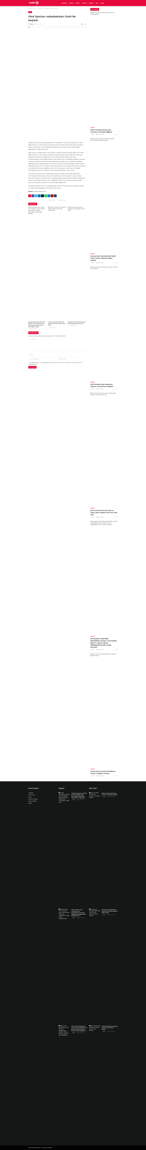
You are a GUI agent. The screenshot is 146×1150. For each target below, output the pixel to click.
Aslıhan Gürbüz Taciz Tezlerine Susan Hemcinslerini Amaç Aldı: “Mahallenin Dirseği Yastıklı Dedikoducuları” (78, 912)
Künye (30, 797)
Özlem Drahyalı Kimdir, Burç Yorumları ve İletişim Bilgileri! (101, 131)
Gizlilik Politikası (32, 801)
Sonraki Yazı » (62, 200)
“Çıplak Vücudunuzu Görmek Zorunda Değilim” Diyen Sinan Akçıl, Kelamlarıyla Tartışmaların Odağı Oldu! (79, 795)
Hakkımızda (31, 795)
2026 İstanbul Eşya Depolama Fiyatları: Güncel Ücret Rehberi (101, 385)
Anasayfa (64, 3)
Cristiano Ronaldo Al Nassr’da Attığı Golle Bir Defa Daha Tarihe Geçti (56, 323)
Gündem (71, 3)
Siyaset (78, 3)
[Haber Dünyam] (35, 2)
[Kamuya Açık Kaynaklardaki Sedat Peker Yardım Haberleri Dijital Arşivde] (104, 195)
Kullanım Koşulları (33, 799)
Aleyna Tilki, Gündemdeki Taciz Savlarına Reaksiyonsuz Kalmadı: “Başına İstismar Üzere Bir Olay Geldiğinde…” (79, 1028)
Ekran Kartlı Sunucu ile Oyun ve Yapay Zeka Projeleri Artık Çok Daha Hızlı (103, 512)
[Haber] (29, 24)
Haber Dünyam (32, 1147)
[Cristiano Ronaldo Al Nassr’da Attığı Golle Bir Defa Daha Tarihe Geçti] (57, 263)
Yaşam (102, 3)
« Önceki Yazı (51, 200)
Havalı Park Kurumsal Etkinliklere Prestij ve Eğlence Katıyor (103, 772)
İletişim (30, 803)
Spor (97, 3)
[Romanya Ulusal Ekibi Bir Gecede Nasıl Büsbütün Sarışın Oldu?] (77, 263)
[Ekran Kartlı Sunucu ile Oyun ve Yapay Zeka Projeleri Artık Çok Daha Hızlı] (104, 449)
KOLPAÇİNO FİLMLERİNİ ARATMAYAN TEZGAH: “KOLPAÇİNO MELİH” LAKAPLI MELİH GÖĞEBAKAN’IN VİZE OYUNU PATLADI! (103, 643)
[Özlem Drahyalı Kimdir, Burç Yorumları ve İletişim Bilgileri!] (104, 69)
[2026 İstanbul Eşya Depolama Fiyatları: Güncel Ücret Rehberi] (104, 323)
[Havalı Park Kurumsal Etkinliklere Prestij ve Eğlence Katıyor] (104, 710)
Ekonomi (84, 3)
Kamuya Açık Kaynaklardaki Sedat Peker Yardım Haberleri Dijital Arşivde (103, 258)
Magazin (91, 3)
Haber (31, 24)
